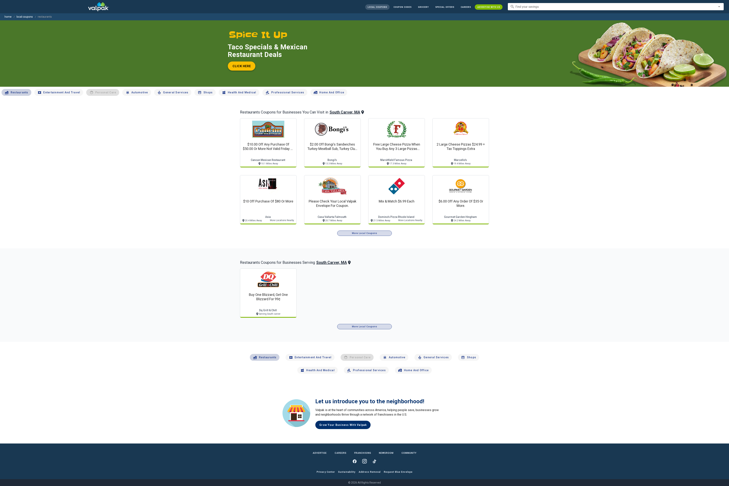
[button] (445, 7)
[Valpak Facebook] (354, 461)
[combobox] (616, 6)
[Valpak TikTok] (374, 461)
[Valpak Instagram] (364, 461)
